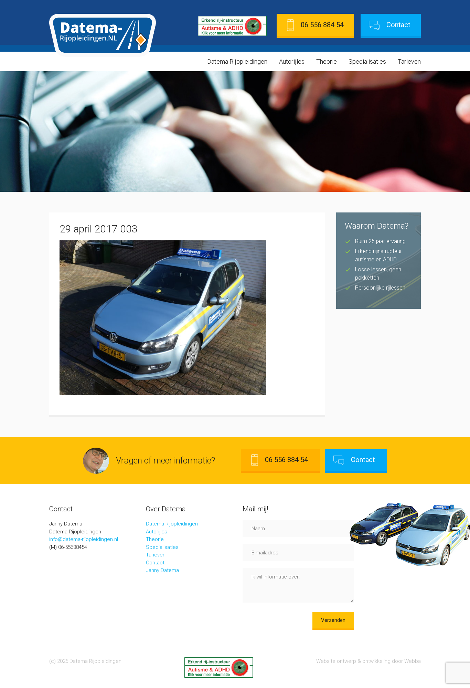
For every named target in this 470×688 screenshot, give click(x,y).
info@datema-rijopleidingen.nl (83, 539)
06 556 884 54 (322, 25)
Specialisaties (367, 61)
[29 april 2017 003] (163, 393)
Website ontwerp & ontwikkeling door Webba (368, 661)
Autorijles (292, 61)
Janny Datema (162, 570)
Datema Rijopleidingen (237, 61)
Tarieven (409, 61)
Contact (398, 25)
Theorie (326, 61)
